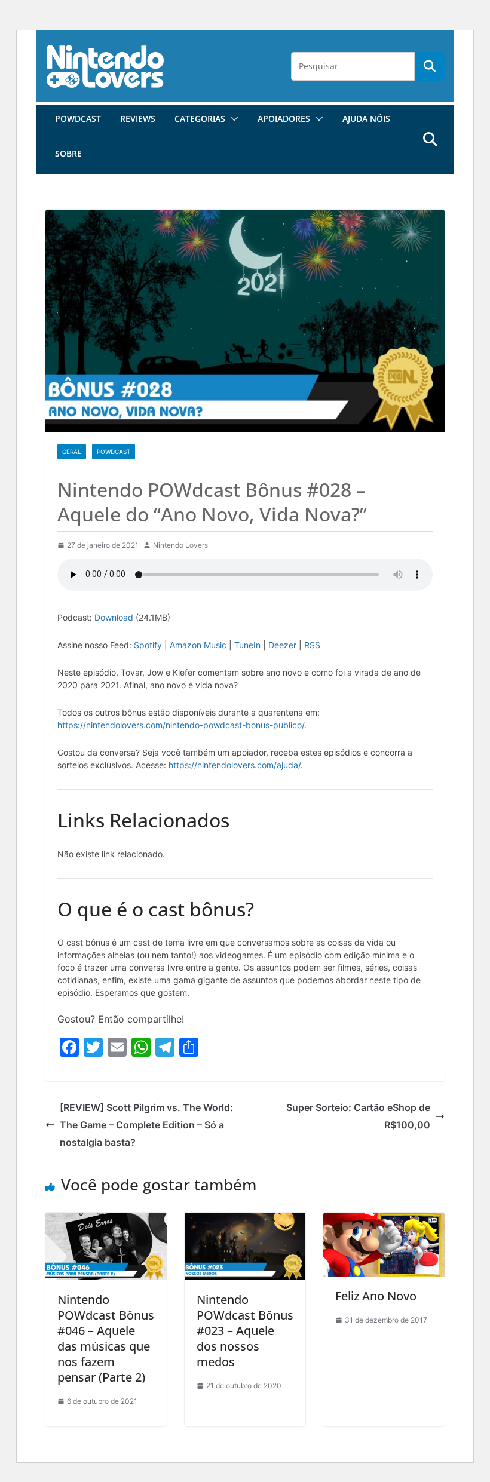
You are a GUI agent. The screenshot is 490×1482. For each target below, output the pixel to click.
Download (113, 617)
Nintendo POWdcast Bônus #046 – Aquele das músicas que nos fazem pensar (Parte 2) (105, 1338)
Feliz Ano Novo (375, 1296)
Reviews (137, 118)
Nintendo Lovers (180, 545)
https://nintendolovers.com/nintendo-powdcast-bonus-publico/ (180, 725)
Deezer (282, 645)
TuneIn (247, 645)
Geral (71, 451)
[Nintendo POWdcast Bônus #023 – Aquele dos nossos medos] (245, 1221)
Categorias (199, 118)
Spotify (148, 645)
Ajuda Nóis (366, 118)
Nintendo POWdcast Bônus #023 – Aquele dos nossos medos (245, 1330)
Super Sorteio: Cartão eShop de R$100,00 (358, 1116)
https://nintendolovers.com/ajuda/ (235, 765)
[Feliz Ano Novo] (384, 1221)
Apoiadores (284, 118)
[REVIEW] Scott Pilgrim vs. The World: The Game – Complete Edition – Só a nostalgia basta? (146, 1124)
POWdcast (78, 118)
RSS (312, 645)
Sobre (68, 153)
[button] (231, 119)
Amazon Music (198, 645)
